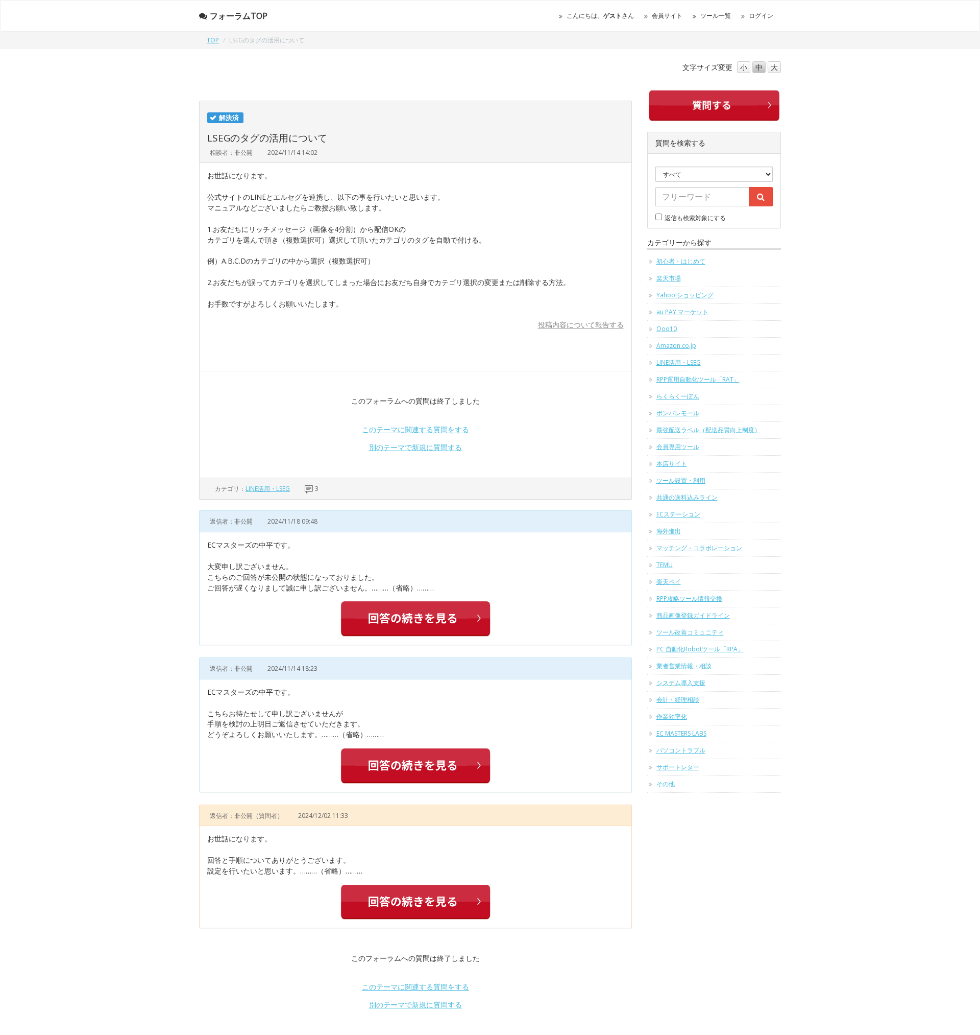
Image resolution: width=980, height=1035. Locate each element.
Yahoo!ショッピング (685, 295)
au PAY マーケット (682, 312)
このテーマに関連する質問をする (415, 429)
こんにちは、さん (600, 15)
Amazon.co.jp (676, 345)
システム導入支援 (680, 682)
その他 (665, 784)
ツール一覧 (715, 15)
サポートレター (677, 767)
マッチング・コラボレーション (699, 548)
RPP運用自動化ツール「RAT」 (698, 379)
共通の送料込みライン (687, 497)
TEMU (664, 564)
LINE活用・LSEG (268, 488)
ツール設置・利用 (680, 480)
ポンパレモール (677, 413)
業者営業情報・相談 (684, 666)
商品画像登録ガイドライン (693, 615)
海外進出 (668, 531)
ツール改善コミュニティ (690, 632)
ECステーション (678, 514)
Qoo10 (666, 328)
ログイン (761, 15)
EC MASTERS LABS (681, 733)
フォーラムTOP (238, 15)
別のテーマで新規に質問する (415, 447)
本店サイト (671, 463)
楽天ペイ (668, 581)
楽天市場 (668, 278)
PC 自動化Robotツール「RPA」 (700, 649)
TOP (213, 40)
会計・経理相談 (677, 699)
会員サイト (667, 15)
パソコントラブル (680, 750)
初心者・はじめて (680, 261)
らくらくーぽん (677, 396)
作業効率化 (671, 716)
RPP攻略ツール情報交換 (689, 598)
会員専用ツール (677, 446)
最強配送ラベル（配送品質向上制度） (708, 430)
